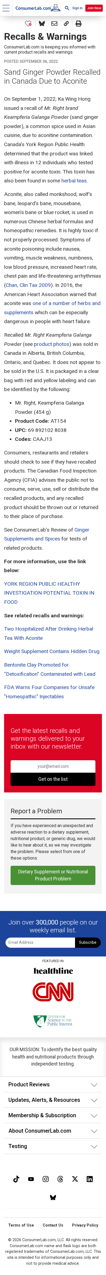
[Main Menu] (6, 8)
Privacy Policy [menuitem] (85, 1225)
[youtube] (31, 1178)
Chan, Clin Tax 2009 (28, 285)
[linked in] (90, 1178)
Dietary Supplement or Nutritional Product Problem (53, 875)
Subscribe (87, 942)
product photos (51, 344)
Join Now (94, 8)
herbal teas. (74, 181)
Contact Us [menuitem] (53, 1225)
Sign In (77, 8)
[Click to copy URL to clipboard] (66, 24)
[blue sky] (53, 1197)
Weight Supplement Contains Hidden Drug (51, 651)
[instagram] (46, 1178)
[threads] (60, 1178)
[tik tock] (16, 1178)
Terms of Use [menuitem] (21, 1225)
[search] (67, 8)
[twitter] (75, 1178)
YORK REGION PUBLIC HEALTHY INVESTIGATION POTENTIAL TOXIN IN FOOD (49, 593)
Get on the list (53, 779)
